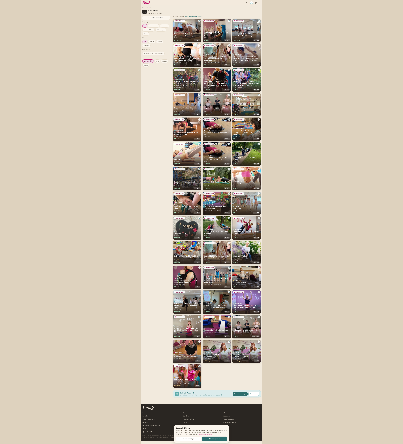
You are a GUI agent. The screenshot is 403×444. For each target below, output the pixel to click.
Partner (185, 422)
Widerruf (148, 435)
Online (160, 42)
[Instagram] (144, 432)
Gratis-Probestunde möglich (154, 53)
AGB (144, 435)
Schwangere (161, 30)
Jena (157, 61)
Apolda (164, 61)
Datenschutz (155, 435)
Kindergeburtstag (228, 419)
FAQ (224, 425)
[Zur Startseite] (148, 408)
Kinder (146, 34)
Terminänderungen (229, 422)
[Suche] (247, 3)
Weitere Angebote (188, 419)
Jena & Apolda (148, 61)
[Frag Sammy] (251, 2)
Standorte (186, 416)
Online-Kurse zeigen (240, 394)
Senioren (164, 26)
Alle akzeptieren (214, 439)
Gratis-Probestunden (149, 419)
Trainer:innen (187, 413)
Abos (144, 428)
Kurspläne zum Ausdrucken (151, 425)
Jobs (224, 413)
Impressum (163, 435)
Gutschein (226, 416)
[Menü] (259, 3)
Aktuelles (145, 422)
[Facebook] (147, 432)
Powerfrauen (154, 26)
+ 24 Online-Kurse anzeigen (193, 16)
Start (143, 7)
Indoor (152, 42)
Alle (145, 26)
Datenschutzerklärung (205, 434)
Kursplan (145, 416)
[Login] (256, 3)
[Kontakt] (151, 432)
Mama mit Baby (148, 30)
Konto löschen (172, 435)
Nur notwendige (188, 439)
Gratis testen (254, 394)
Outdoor (146, 46)
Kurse (144, 413)
